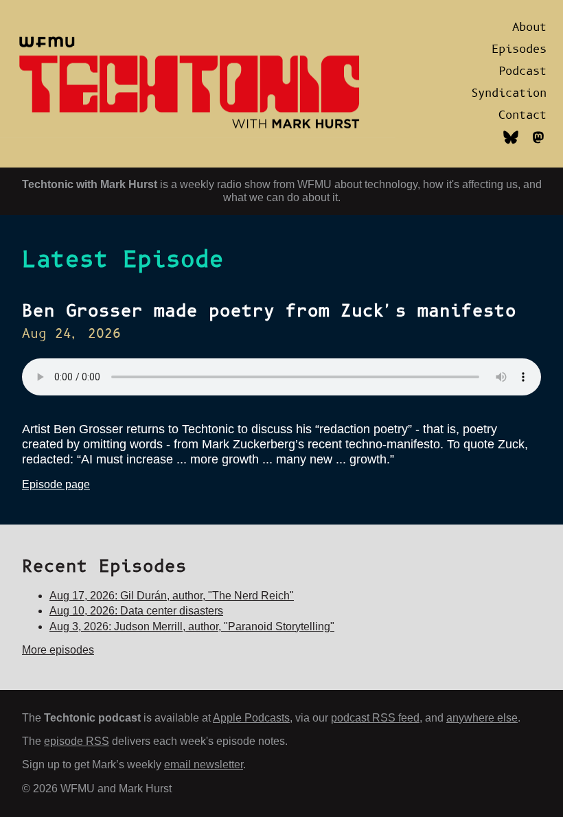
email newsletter (203, 764)
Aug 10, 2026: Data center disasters (136, 611)
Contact (522, 115)
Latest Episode (123, 260)
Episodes (519, 49)
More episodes (58, 650)
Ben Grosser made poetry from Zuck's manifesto (269, 311)
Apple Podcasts (251, 718)
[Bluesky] (511, 144)
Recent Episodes (104, 566)
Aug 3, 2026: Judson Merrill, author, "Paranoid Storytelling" (191, 626)
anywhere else (482, 718)
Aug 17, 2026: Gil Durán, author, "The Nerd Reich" (171, 595)
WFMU (314, 184)
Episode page (56, 484)
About (529, 27)
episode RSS (76, 741)
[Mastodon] (538, 144)
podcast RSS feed (375, 718)
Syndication (509, 93)
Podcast (522, 71)
